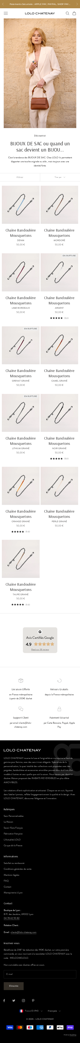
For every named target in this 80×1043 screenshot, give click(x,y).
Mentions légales (11, 875)
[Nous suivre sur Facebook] (4, 1000)
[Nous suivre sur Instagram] (23, 1000)
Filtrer (20, 177)
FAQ (6, 881)
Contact (7, 887)
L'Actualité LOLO (12, 840)
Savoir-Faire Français (13, 828)
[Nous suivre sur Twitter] (14, 1000)
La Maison (8, 822)
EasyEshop (73, 1034)
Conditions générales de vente (17, 869)
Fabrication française (13, 834)
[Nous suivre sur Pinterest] (33, 1000)
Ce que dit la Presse (13, 845)
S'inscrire (13, 985)
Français (52, 1011)
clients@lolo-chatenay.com (23, 932)
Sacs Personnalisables (14, 816)
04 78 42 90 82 (12, 918)
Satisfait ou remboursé (14, 863)
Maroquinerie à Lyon (13, 892)
